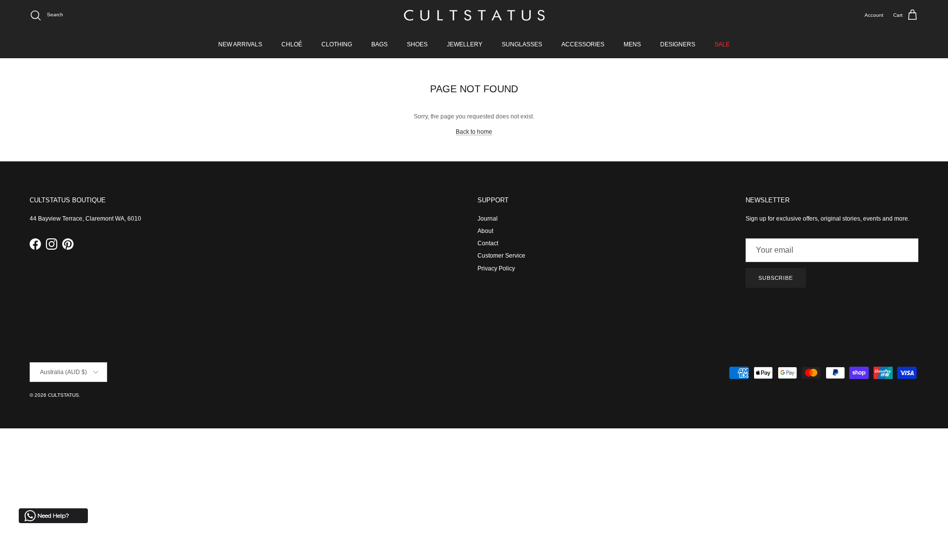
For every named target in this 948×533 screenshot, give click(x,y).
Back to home (474, 131)
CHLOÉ (291, 44)
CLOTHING (336, 44)
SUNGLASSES (522, 44)
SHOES (417, 44)
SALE (722, 44)
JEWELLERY (464, 44)
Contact (487, 243)
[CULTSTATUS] (474, 15)
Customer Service (501, 255)
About (485, 231)
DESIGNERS (677, 44)
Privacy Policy (496, 268)
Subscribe (775, 278)
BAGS (379, 44)
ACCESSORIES (582, 44)
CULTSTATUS (63, 395)
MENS (632, 44)
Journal (487, 218)
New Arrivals (240, 44)
